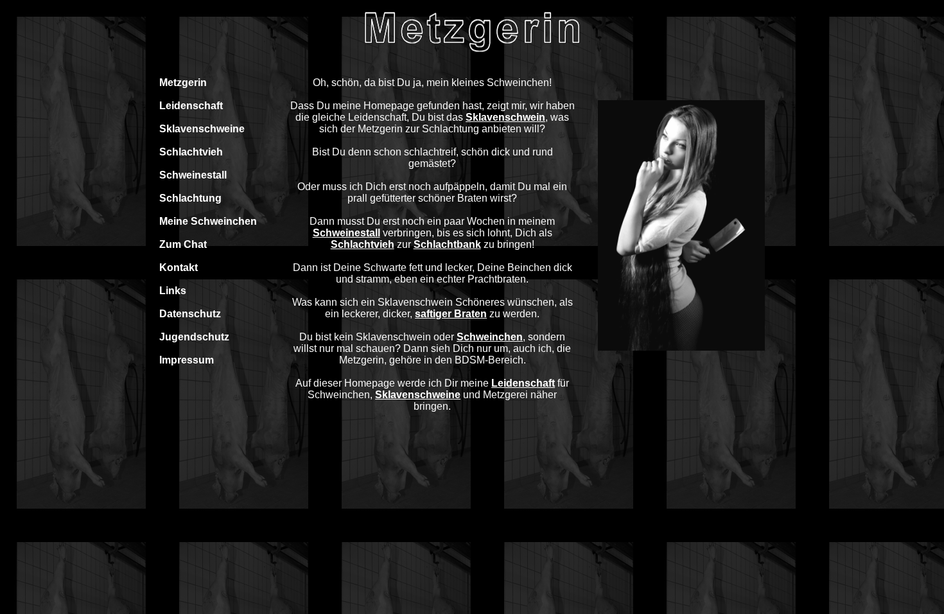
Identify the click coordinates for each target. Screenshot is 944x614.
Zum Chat (183, 244)
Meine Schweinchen (208, 221)
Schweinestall (193, 175)
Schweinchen (490, 336)
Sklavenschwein (505, 117)
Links (172, 290)
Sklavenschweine (202, 128)
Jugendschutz (194, 336)
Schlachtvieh (191, 151)
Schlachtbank (447, 244)
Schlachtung (190, 198)
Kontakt (178, 267)
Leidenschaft (191, 105)
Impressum (186, 360)
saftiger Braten (451, 313)
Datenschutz (190, 313)
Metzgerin (183, 82)
